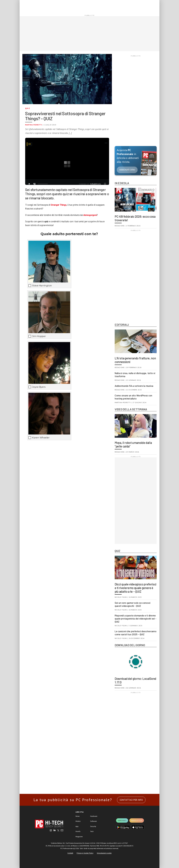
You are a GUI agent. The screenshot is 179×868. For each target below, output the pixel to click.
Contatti (70, 853)
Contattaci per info (131, 799)
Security (93, 826)
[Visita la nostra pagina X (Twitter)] (58, 830)
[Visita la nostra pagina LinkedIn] (54, 830)
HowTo (78, 831)
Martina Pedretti (33, 125)
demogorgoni (90, 215)
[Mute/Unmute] (34, 184)
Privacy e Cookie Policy (85, 853)
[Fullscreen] (105, 184)
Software (93, 821)
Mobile (78, 821)
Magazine (79, 836)
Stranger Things (58, 204)
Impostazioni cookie (104, 853)
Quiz (27, 108)
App (77, 826)
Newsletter (136, 820)
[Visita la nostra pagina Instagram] (51, 830)
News (78, 816)
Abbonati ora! (127, 170)
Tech (92, 831)
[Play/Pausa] (29, 184)
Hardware (93, 816)
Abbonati (122, 820)
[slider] (43, 184)
